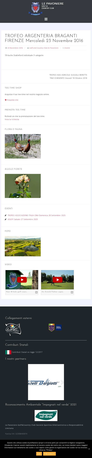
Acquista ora (12, 100)
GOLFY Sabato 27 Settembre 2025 (23, 219)
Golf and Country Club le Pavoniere (43, 48)
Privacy (49, 454)
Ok (39, 454)
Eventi (67, 48)
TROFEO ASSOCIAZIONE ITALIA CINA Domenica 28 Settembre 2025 (37, 215)
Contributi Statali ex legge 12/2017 (27, 352)
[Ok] (89, 449)
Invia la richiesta (12, 119)
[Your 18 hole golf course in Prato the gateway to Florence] (22, 279)
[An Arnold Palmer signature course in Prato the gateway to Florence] (57, 279)
